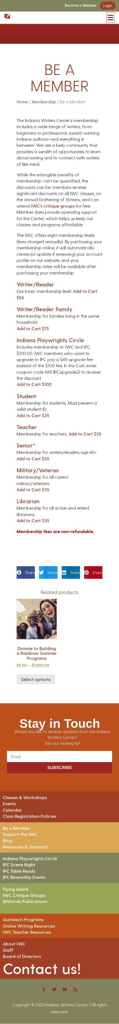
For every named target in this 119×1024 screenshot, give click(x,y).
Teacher (27, 427)
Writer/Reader (35, 284)
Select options (35, 679)
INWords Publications (25, 901)
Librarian (28, 501)
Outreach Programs (23, 919)
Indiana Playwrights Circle (50, 340)
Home (22, 101)
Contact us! (42, 968)
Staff (8, 950)
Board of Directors (22, 956)
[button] (26, 572)
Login (107, 6)
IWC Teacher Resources (27, 932)
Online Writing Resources (29, 925)
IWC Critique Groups (24, 895)
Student (26, 396)
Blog (7, 840)
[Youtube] (65, 989)
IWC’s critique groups (53, 205)
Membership (44, 101)
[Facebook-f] (44, 989)
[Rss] (75, 989)
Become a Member (81, 5)
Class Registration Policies (29, 816)
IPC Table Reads (19, 871)
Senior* (26, 445)
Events (9, 803)
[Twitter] (54, 989)
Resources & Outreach (25, 846)
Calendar (12, 810)
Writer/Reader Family (44, 309)
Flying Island (15, 889)
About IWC (14, 943)
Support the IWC (20, 834)
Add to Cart (33, 328)
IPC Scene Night (19, 864)
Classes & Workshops (25, 797)
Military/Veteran (38, 470)
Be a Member (16, 828)
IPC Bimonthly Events (24, 877)
